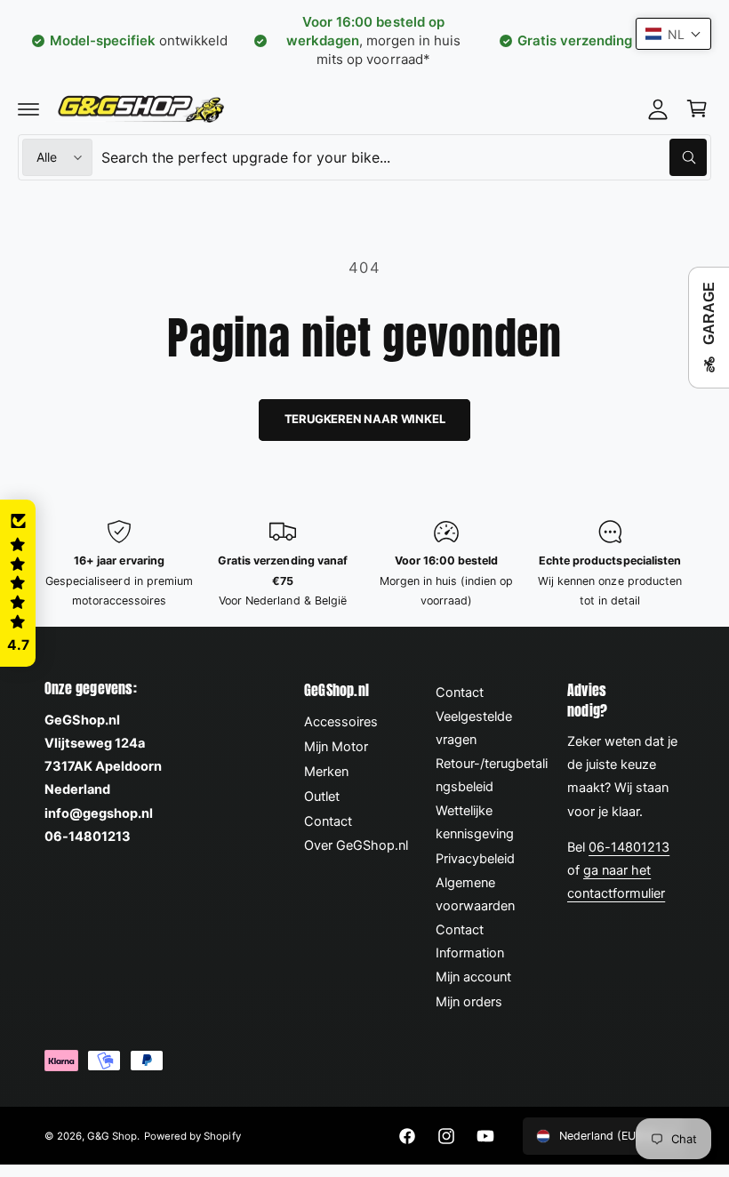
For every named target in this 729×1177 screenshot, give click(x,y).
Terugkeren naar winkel (364, 419)
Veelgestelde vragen (474, 728)
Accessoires (341, 722)
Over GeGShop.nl (356, 845)
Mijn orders (469, 1002)
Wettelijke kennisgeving (475, 822)
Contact (328, 821)
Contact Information (470, 941)
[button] (28, 108)
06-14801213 (629, 847)
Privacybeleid (475, 859)
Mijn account (473, 977)
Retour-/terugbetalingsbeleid (492, 775)
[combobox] (404, 157)
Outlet (322, 797)
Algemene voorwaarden (475, 894)
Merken (326, 772)
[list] (364, 565)
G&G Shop (112, 1136)
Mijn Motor (336, 747)
